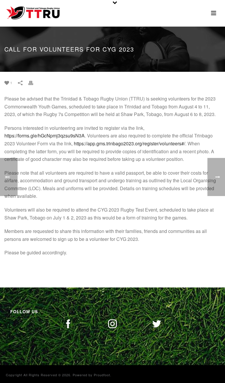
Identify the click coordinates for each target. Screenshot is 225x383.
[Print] (33, 82)
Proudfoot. (102, 374)
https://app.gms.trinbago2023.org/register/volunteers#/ (129, 143)
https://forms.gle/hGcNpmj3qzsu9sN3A (44, 135)
